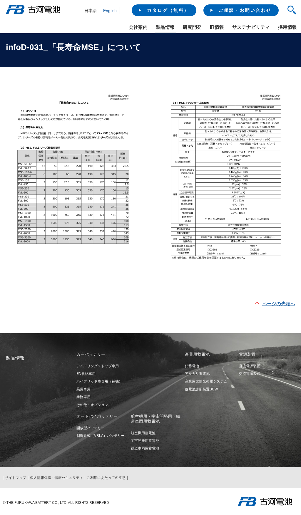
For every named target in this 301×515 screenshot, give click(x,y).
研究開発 (192, 27)
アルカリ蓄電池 (197, 374)
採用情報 (287, 27)
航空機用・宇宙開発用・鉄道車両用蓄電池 (155, 419)
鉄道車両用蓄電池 (145, 448)
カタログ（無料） (168, 10)
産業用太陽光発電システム (206, 381)
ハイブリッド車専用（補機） (99, 381)
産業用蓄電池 (197, 354)
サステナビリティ (251, 27)
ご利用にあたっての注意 (106, 478)
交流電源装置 (249, 374)
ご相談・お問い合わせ (245, 10)
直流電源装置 (249, 366)
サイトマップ (15, 478)
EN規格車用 (86, 374)
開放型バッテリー (90, 428)
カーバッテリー (90, 354)
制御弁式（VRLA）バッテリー (100, 436)
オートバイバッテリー (97, 416)
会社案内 (138, 27)
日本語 (90, 10)
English (110, 10)
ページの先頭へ (278, 303)
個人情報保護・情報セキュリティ (56, 478)
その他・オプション (92, 405)
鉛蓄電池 (192, 366)
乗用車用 (83, 389)
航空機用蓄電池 (143, 433)
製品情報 (165, 27)
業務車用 (83, 397)
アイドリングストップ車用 (97, 366)
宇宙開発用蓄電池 (145, 441)
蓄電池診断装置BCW (201, 389)
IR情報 (217, 27)
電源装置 (247, 354)
